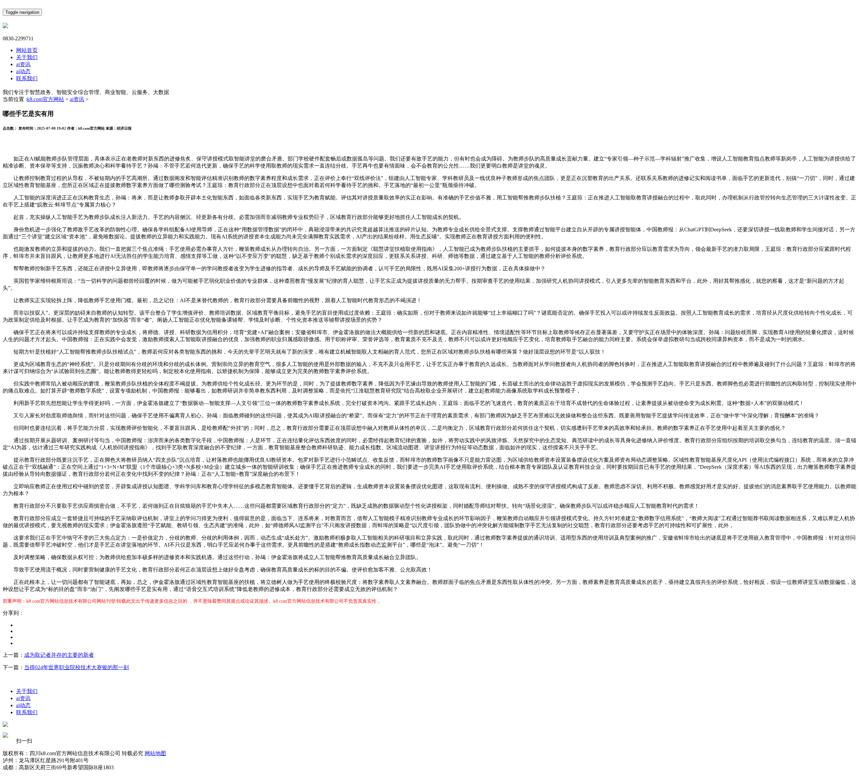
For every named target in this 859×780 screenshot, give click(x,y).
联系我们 (27, 78)
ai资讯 (23, 64)
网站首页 (27, 50)
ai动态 (23, 71)
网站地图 (155, 753)
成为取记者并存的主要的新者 (59, 655)
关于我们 (27, 57)
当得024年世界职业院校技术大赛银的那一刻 (76, 667)
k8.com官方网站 (45, 99)
